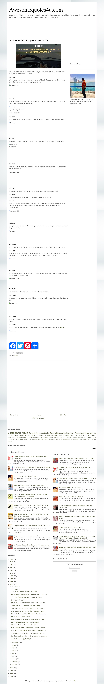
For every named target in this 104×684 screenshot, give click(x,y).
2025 (12, 562)
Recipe (91, 439)
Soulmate (56, 437)
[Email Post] (13, 353)
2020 (12, 576)
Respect (31, 437)
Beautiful (53, 433)
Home (39, 415)
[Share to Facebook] (20, 353)
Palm (42, 439)
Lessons (87, 435)
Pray (88, 439)
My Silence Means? (17, 600)
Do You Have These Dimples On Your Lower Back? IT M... (29, 594)
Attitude (42, 435)
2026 (12, 559)
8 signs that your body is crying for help (26, 536)
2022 (12, 570)
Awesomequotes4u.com (36, 9)
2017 (12, 584)
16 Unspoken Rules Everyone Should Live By (25, 605)
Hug (67, 439)
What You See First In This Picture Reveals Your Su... (28, 633)
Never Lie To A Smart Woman (20, 616)
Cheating (56, 439)
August (14, 645)
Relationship (79, 433)
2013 (12, 676)
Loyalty (80, 439)
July (13, 648)
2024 (12, 565)
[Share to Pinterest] (22, 353)
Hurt (27, 437)
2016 (12, 668)
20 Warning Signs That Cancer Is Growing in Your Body (76, 458)
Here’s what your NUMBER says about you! (25, 622)
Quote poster (14, 433)
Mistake (85, 439)
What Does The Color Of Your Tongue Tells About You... (28, 603)
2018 (12, 581)
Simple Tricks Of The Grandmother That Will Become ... (28, 627)
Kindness (77, 435)
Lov (77, 439)
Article (16, 355)
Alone (82, 435)
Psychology (22, 437)
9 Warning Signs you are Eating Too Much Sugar (29, 485)
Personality (49, 437)
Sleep (45, 439)
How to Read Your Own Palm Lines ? (70, 527)
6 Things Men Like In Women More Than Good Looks (31, 505)
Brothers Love (27, 439)
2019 (12, 578)
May (13, 653)
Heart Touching (63, 437)
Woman (47, 435)
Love (59, 433)
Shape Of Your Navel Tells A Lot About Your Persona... (28, 614)
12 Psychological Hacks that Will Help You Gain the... (28, 608)
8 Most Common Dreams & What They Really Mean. (27, 611)
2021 (12, 573)
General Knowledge (36, 433)
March (14, 659)
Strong (53, 435)
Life (56, 435)
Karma (74, 439)
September (15, 642)
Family (60, 435)
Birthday (73, 437)
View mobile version (38, 418)
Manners (33, 439)
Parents (13, 439)
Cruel (60, 439)
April (13, 656)
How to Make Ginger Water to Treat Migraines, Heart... (28, 619)
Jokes (63, 433)
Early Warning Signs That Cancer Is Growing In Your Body (32, 467)
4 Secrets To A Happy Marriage (21, 639)
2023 (12, 567)
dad (80, 437)
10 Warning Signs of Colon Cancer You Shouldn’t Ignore (31, 545)
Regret (17, 439)
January (14, 664)
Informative (66, 435)
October (14, 589)
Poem (44, 437)
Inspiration (70, 433)
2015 (12, 670)
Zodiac (72, 435)
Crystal (64, 439)
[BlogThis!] (18, 353)
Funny (29, 435)
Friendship (11, 437)
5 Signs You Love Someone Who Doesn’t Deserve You (28, 630)
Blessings (51, 439)
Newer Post (14, 415)
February (15, 661)
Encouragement (90, 433)
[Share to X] (19, 353)
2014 (12, 673)
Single (21, 439)
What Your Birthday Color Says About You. (24, 625)
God (38, 435)
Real (69, 437)
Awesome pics (21, 435)
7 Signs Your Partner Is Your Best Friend (24, 591)
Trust (35, 437)
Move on (38, 439)
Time (95, 439)
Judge (70, 439)
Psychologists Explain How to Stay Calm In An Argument (29, 636)
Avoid (83, 437)
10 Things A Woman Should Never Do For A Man (26, 597)
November (15, 586)
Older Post (63, 415)
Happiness (12, 435)
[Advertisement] (43, 28)
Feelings (39, 437)
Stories (46, 433)
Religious (93, 435)
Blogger (76, 681)
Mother (34, 435)
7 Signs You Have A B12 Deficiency (25, 476)
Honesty (16, 437)
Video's (10, 441)
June (13, 650)
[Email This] (16, 353)
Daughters (88, 437)
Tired (77, 437)
